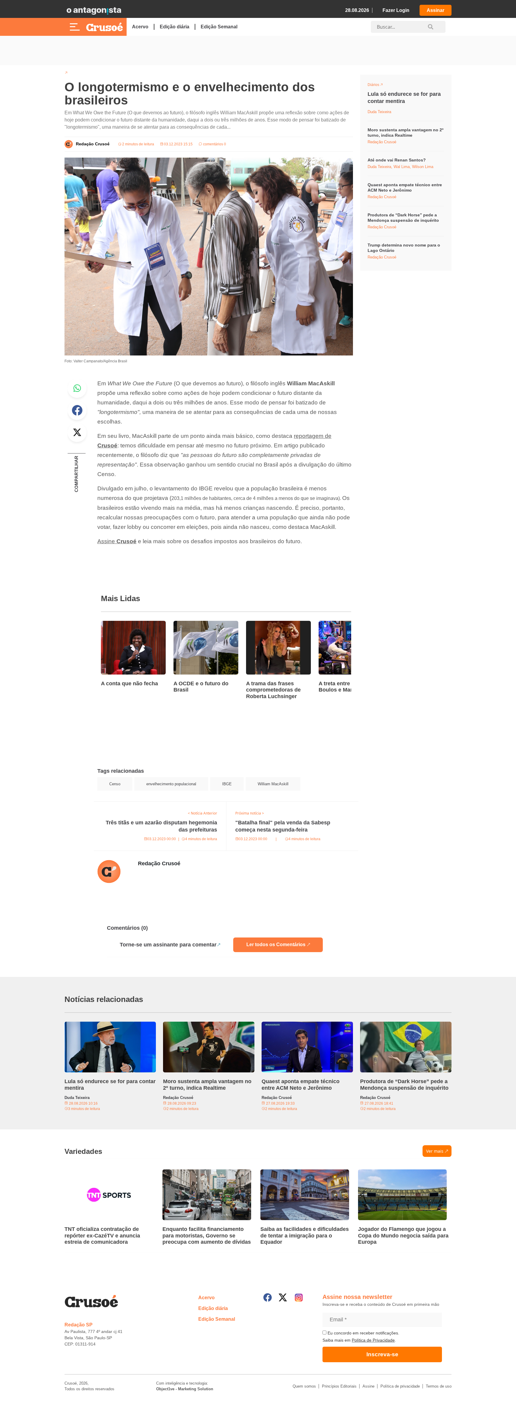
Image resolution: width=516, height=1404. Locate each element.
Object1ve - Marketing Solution (184, 1389)
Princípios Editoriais (339, 1386)
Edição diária (174, 26)
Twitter (77, 432)
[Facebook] (267, 1297)
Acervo (140, 26)
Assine (116, 541)
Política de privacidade (400, 1386)
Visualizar (378, 85)
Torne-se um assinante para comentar (168, 945)
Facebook (77, 410)
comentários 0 (214, 144)
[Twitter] (283, 1297)
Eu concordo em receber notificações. (362, 1333)
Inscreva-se (382, 1354)
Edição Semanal (219, 26)
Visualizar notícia (120, 624)
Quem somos (304, 1386)
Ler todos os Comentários (275, 944)
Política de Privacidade (373, 1340)
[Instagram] (299, 1297)
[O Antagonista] (93, 10)
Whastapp (77, 388)
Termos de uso (439, 1386)
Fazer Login (396, 10)
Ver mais (434, 1151)
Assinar (435, 10)
